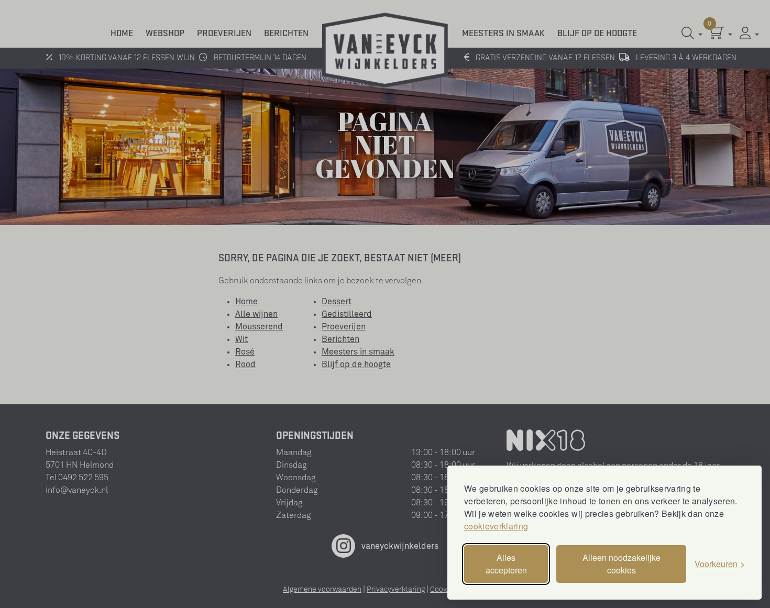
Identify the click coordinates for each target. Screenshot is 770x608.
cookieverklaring (496, 526)
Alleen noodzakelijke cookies (621, 563)
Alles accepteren (506, 563)
